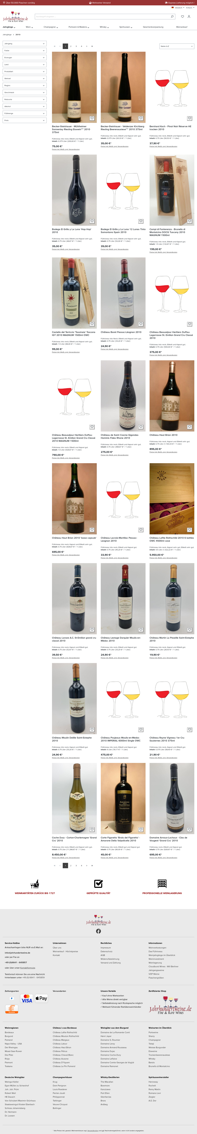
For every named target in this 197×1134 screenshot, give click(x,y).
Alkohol (7, 106)
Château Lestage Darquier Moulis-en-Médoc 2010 (121, 639)
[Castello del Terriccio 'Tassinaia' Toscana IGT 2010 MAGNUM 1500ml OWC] (74, 293)
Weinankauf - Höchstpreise (65, 951)
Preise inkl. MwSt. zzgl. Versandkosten (66, 149)
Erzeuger (8, 57)
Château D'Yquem (61, 1062)
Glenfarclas (106, 1097)
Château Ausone (60, 1058)
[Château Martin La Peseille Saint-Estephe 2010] (172, 598)
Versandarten (59, 991)
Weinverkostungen (157, 947)
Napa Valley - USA (13, 1043)
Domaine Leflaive (109, 1058)
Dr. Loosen (10, 1115)
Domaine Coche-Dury (111, 1055)
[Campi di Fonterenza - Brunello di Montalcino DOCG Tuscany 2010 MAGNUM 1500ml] (172, 190)
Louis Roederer (60, 1089)
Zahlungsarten (12, 991)
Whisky (152, 1058)
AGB (103, 955)
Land (6, 64)
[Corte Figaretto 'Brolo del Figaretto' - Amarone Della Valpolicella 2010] (123, 798)
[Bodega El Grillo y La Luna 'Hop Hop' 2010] (74, 190)
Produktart (8, 71)
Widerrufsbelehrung (110, 959)
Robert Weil (10, 1093)
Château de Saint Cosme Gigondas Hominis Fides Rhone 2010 (119, 436)
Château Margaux (61, 1040)
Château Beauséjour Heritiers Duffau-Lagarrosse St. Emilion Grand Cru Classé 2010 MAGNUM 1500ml (73, 438)
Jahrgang (8, 43)
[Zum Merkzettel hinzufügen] (92, 118)
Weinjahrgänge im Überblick (162, 955)
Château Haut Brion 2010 (163, 435)
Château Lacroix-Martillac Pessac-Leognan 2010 (119, 539)
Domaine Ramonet (109, 1066)
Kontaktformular (27, 968)
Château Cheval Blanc (63, 1055)
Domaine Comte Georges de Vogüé (117, 1062)
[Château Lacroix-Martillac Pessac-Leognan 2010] (123, 498)
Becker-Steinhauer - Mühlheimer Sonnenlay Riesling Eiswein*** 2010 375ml (71, 129)
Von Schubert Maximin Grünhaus (20, 1100)
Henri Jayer (106, 1036)
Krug (55, 1082)
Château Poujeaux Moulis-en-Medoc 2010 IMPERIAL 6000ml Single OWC (120, 739)
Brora (103, 1100)
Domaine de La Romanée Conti (115, 1032)
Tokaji (151, 1043)
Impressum (106, 947)
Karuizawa (105, 1089)
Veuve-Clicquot (60, 1104)
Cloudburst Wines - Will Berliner (163, 966)
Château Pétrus (60, 1051)
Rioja (7, 1058)
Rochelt (152, 1085)
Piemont (9, 1062)
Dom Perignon (59, 1085)
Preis (6, 120)
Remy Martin (154, 1089)
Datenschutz (106, 951)
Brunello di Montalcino (159, 1066)
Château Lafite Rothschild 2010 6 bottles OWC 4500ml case (172, 539)
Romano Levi (155, 1093)
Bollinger (57, 1108)
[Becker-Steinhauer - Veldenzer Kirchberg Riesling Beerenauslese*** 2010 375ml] (123, 87)
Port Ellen (105, 1093)
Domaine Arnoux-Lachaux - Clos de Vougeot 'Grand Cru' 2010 (168, 839)
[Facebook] (98, 931)
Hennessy (153, 1082)
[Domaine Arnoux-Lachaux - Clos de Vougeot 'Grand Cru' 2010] (172, 798)
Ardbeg (104, 1104)
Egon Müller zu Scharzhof (17, 1085)
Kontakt (56, 955)
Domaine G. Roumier (110, 1040)
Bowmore (105, 1085)
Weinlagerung (155, 962)
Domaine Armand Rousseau (114, 1047)
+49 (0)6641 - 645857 (16, 962)
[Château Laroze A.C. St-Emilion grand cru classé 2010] (74, 598)
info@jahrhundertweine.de (17, 952)
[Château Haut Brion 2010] (172, 395)
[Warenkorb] (194, 15)
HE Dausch (10, 1097)
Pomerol (9, 1040)
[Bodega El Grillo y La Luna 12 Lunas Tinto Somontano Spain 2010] (123, 190)
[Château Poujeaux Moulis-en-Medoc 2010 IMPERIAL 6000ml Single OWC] (123, 698)
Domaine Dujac (108, 1051)
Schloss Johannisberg (15, 1108)
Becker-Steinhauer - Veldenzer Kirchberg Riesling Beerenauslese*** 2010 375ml (122, 128)
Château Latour (60, 1043)
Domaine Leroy (108, 1043)
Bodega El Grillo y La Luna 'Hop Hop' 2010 (71, 231)
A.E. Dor (152, 1100)
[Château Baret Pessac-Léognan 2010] (123, 293)
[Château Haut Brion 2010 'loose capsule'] (74, 498)
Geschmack (9, 92)
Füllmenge (8, 113)
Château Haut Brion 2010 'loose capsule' (74, 537)
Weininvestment (156, 959)
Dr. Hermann (10, 1112)
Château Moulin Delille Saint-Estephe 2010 (72, 739)
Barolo (152, 1062)
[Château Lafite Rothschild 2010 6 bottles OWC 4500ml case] (172, 498)
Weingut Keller (12, 1082)
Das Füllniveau (155, 951)
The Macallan (107, 1082)
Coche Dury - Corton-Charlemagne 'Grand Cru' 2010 (74, 839)
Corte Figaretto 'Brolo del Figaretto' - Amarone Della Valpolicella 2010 (120, 839)
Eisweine (153, 1051)
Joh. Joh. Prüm (12, 1089)
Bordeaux (9, 1032)
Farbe (6, 50)
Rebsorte (8, 99)
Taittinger (57, 1100)
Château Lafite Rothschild (65, 1032)
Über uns (57, 947)
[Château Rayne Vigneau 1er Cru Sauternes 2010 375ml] (172, 698)
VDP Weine (154, 974)
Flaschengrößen (156, 977)
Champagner (155, 1040)
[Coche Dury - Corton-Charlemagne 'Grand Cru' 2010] (74, 798)
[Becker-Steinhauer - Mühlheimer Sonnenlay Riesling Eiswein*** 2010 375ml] (74, 87)
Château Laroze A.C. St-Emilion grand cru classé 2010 (74, 639)
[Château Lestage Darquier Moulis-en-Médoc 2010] (123, 598)
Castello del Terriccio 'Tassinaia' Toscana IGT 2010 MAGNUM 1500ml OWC (73, 333)
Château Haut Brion (62, 1047)
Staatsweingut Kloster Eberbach (20, 1104)
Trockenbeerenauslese (159, 1055)
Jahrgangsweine (156, 970)
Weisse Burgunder (157, 1047)
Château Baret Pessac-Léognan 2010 (121, 332)
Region (7, 85)
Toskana (8, 1066)
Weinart (7, 78)
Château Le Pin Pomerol (64, 1066)
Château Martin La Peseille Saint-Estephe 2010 (172, 639)
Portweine (153, 1032)
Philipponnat (59, 1097)
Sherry (152, 1036)
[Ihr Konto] (189, 16)
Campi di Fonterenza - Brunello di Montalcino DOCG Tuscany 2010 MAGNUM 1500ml (167, 232)
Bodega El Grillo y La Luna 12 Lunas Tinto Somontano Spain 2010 (123, 231)
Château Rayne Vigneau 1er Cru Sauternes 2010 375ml (167, 739)
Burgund (9, 1036)
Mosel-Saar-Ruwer (13, 1051)
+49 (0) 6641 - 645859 (33, 977)
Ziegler (152, 1097)
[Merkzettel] (182, 16)
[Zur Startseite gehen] (16, 16)
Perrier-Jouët (59, 1093)
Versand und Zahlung (111, 962)
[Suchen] (172, 16)
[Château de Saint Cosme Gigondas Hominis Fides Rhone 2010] (123, 395)
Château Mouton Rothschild (66, 1036)
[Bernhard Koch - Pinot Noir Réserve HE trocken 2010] (172, 87)
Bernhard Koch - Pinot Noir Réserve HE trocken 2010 (170, 128)
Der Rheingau (11, 1047)
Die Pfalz (9, 1055)
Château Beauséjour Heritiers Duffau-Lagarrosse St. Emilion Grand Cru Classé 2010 (171, 335)
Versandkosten (92, 1130)
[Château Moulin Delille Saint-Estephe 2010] (74, 698)
